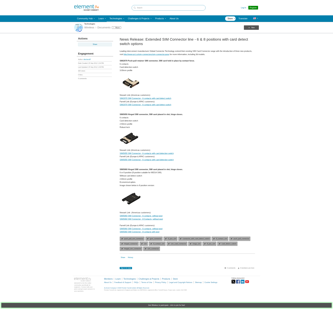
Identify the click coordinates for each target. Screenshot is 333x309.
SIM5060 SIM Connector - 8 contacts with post (139, 232)
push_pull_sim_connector (133, 239)
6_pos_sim (172, 239)
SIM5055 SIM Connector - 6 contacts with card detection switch (147, 153)
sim (145, 244)
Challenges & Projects (149, 279)
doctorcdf (87, 59)
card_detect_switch (229, 244)
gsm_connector (155, 239)
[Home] (86, 7)
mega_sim (196, 244)
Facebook (238, 281)
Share (95, 44)
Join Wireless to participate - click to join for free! (166, 305)
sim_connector (153, 249)
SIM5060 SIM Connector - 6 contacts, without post (141, 216)
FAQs (136, 282)
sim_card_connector (178, 244)
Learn (118, 279)
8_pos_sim (211, 244)
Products (166, 279)
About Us (108, 282)
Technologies (89, 24)
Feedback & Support (122, 282)
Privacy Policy (160, 282)
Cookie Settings (210, 282)
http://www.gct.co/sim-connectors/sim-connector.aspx (146, 54)
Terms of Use (146, 282)
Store (175, 279)
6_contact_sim (221, 239)
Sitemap (198, 282)
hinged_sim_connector (132, 249)
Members (108, 279)
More (117, 28)
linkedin (242, 281)
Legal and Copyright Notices (180, 282)
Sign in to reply (126, 268)
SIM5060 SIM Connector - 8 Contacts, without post (141, 219)
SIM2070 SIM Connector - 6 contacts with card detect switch (145, 98)
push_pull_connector (241, 239)
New (253, 27)
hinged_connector (130, 244)
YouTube (247, 281)
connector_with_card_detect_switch (196, 239)
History (130, 257)
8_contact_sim (158, 244)
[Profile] (254, 18)
